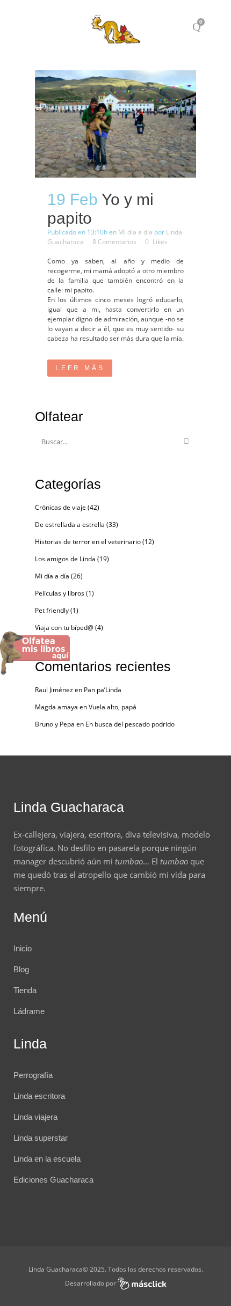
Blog (21, 969)
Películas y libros (59, 593)
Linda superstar (40, 1137)
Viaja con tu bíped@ (64, 627)
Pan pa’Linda (102, 689)
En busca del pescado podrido (130, 724)
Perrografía (33, 1075)
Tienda (25, 990)
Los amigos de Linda (65, 558)
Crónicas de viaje (60, 507)
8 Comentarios (114, 241)
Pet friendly (52, 610)
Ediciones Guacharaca (53, 1179)
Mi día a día (135, 232)
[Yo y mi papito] (115, 124)
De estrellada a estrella (70, 524)
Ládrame (29, 1011)
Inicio (22, 948)
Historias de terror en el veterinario (88, 541)
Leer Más (79, 368)
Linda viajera (35, 1116)
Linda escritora (39, 1095)
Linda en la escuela (47, 1158)
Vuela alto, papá (112, 706)
